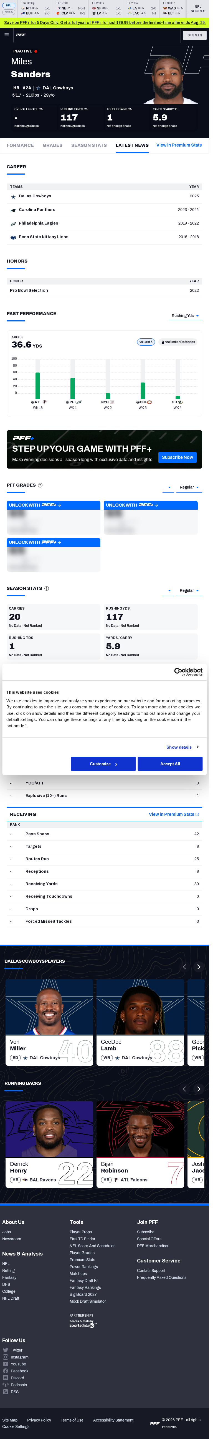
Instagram (20, 1357)
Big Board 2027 (83, 1294)
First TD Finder (82, 1239)
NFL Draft (10, 1298)
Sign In (194, 35)
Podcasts (19, 1385)
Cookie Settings (15, 1427)
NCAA (9, 12)
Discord (17, 1378)
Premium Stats (82, 1260)
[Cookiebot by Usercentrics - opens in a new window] (178, 672)
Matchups (78, 1274)
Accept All (170, 763)
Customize (100, 763)
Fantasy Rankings (85, 1287)
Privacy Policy (39, 1420)
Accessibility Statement (113, 1420)
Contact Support (151, 1271)
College (9, 1291)
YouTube (18, 1364)
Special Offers (149, 1239)
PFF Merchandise (152, 1246)
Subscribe (145, 1232)
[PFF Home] (21, 35)
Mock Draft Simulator (88, 1301)
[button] (177, 457)
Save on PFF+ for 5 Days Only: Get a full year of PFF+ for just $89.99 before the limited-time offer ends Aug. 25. (105, 23)
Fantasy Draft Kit (84, 1281)
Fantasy (9, 1278)
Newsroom (11, 1239)
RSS (15, 1392)
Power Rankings (84, 1267)
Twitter (16, 1350)
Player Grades (82, 1253)
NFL (9, 5)
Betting (8, 1271)
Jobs (6, 1232)
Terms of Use (72, 1420)
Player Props (81, 1232)
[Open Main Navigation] (6, 35)
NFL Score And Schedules (92, 1246)
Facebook (19, 1371)
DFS (6, 1284)
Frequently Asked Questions (161, 1278)
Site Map (9, 1420)
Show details (179, 746)
